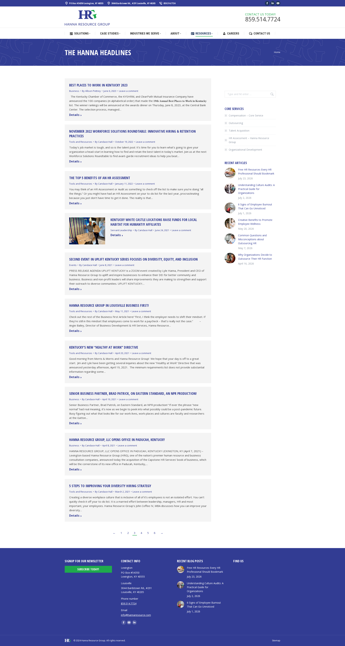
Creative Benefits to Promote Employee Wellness (255, 222)
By (91, 91)
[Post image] (230, 173)
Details (74, 115)
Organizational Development (245, 149)
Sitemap (276, 640)
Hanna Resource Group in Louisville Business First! (109, 305)
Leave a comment (128, 91)
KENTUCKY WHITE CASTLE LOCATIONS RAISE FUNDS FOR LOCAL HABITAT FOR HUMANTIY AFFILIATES (154, 222)
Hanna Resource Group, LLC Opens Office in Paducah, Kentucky (117, 439)
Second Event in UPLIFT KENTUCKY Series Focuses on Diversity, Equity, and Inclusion (133, 259)
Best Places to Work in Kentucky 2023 (98, 85)
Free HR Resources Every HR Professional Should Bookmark (256, 171)
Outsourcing (236, 123)
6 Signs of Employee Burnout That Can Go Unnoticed (255, 206)
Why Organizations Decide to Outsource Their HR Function (255, 256)
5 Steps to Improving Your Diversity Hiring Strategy (110, 485)
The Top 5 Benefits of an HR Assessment (100, 177)
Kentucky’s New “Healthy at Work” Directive (103, 347)
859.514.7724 (169, 3)
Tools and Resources (80, 141)
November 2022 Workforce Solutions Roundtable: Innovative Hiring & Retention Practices (132, 133)
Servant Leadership (121, 230)
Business (74, 91)
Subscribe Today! (88, 569)
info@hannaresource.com (136, 615)
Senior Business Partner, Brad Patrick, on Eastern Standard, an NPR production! (133, 393)
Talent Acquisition (239, 130)
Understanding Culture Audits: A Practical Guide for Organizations (256, 189)
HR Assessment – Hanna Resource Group (249, 140)
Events (73, 265)
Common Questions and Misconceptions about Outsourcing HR (252, 239)
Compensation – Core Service (246, 115)
